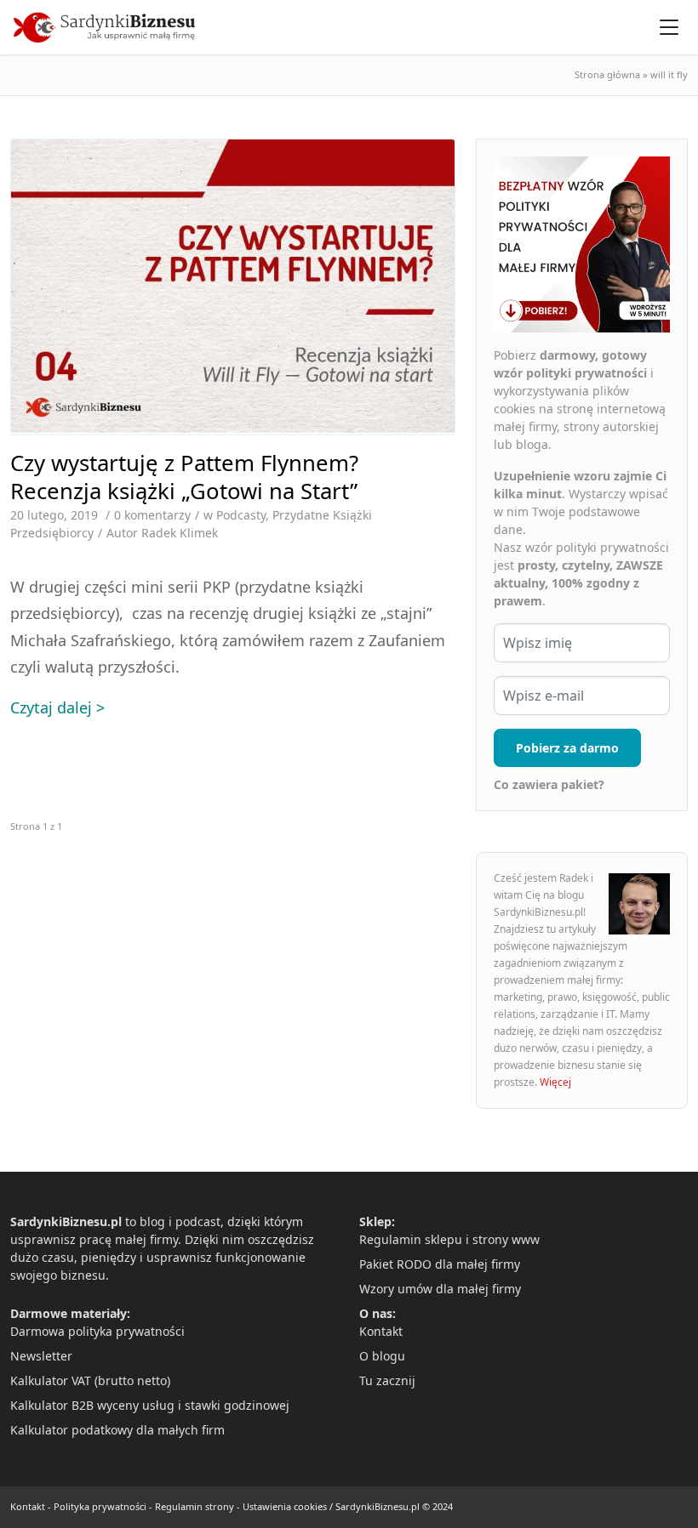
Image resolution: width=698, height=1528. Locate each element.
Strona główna (607, 74)
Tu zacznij (387, 1380)
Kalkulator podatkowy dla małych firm (117, 1430)
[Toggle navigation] (669, 27)
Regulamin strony (194, 1506)
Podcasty (241, 515)
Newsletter (41, 1356)
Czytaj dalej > (57, 707)
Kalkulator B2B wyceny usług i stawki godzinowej (149, 1405)
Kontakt (381, 1331)
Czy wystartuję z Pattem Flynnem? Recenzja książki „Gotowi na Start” (184, 477)
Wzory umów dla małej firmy (440, 1289)
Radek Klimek (179, 533)
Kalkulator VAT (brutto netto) (90, 1380)
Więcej (555, 1082)
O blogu (382, 1356)
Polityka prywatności (100, 1506)
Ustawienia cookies (285, 1506)
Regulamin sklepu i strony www (449, 1239)
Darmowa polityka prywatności (97, 1331)
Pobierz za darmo (567, 748)
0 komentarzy (152, 515)
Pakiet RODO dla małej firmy (439, 1264)
